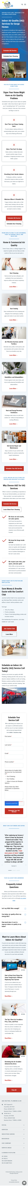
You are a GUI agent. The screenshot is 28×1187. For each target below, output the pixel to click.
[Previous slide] (2, 865)
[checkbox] (14, 780)
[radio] (14, 776)
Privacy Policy (14, 1180)
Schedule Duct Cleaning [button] (10, 56)
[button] (22, 4)
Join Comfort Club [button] (9, 629)
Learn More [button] (9, 634)
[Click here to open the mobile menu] (25, 4)
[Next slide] (26, 865)
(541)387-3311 (11, 1109)
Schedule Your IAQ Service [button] (14, 468)
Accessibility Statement (14, 1182)
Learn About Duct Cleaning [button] (11, 509)
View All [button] (14, 1090)
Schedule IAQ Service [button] (10, 50)
